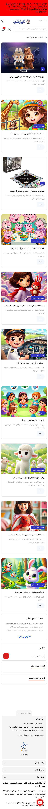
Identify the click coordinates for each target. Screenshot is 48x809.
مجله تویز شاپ (39, 126)
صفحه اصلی (43, 38)
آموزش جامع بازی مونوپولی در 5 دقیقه (27, 191)
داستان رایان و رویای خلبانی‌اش (31, 363)
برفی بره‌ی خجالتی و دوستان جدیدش (29, 477)
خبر (43, 69)
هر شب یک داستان (38, 241)
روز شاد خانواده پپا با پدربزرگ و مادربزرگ (27, 248)
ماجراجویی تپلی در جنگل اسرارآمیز (30, 592)
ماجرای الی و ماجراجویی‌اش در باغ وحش (27, 133)
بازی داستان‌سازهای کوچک (33, 420)
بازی (42, 184)
